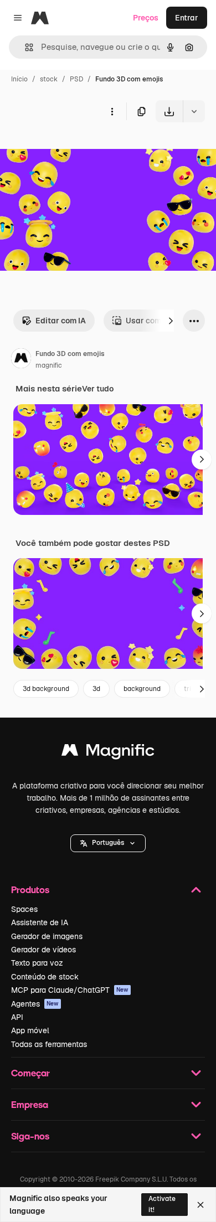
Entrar (186, 18)
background (142, 688)
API (17, 1017)
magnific (48, 365)
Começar (30, 1073)
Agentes (35, 1004)
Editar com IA (60, 321)
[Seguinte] (171, 321)
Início (19, 79)
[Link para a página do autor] (21, 360)
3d (96, 688)
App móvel (30, 1030)
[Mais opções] (112, 111)
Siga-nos (30, 1136)
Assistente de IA (39, 922)
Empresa (29, 1104)
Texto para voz (37, 963)
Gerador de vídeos (43, 950)
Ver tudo (98, 389)
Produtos (30, 889)
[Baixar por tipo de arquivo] (194, 111)
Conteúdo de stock (45, 977)
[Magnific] (108, 752)
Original (70, 148)
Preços (145, 18)
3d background (46, 688)
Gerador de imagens (47, 936)
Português (108, 842)
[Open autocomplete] (24, 47)
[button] (108, 843)
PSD (76, 79)
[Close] (200, 1204)
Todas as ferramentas (49, 1044)
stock (49, 79)
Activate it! (162, 1204)
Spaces (24, 909)
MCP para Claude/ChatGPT (69, 990)
